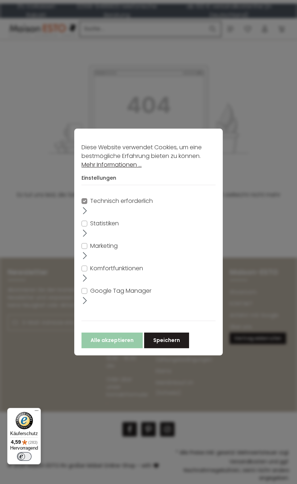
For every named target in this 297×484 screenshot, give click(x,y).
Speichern (166, 340)
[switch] (24, 456)
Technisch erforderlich (121, 201)
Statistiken (104, 223)
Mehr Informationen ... (111, 164)
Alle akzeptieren (112, 340)
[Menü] (36, 412)
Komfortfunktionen (116, 268)
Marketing (104, 246)
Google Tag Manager (120, 291)
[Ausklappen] (84, 210)
